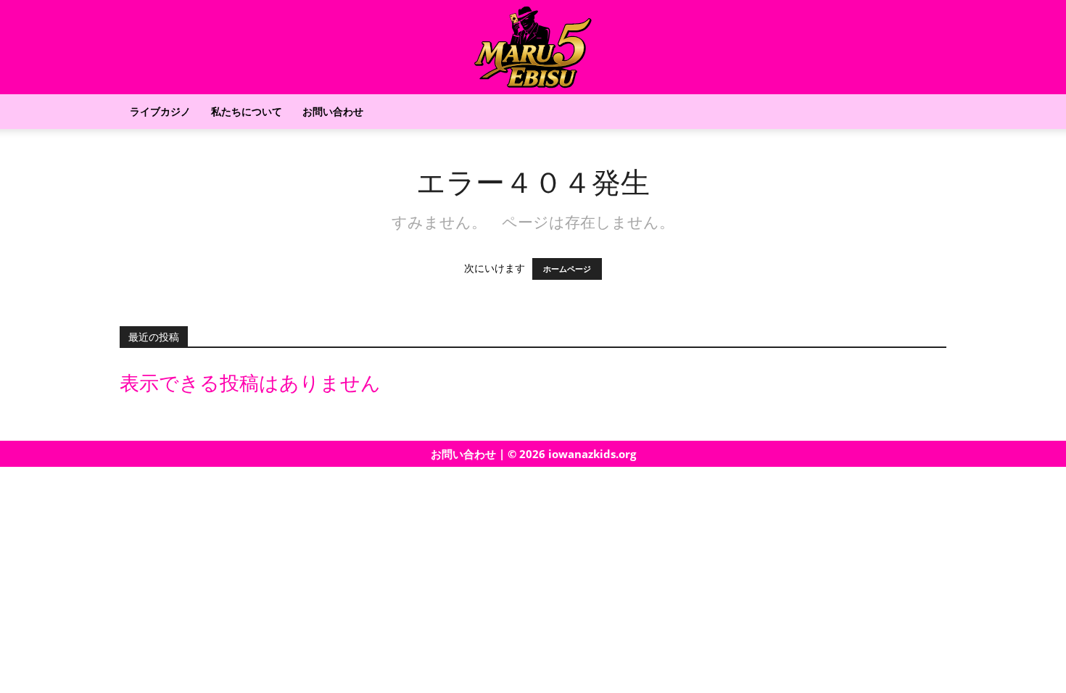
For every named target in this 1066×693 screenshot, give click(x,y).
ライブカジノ (160, 111)
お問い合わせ (332, 111)
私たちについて (246, 111)
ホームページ (567, 269)
